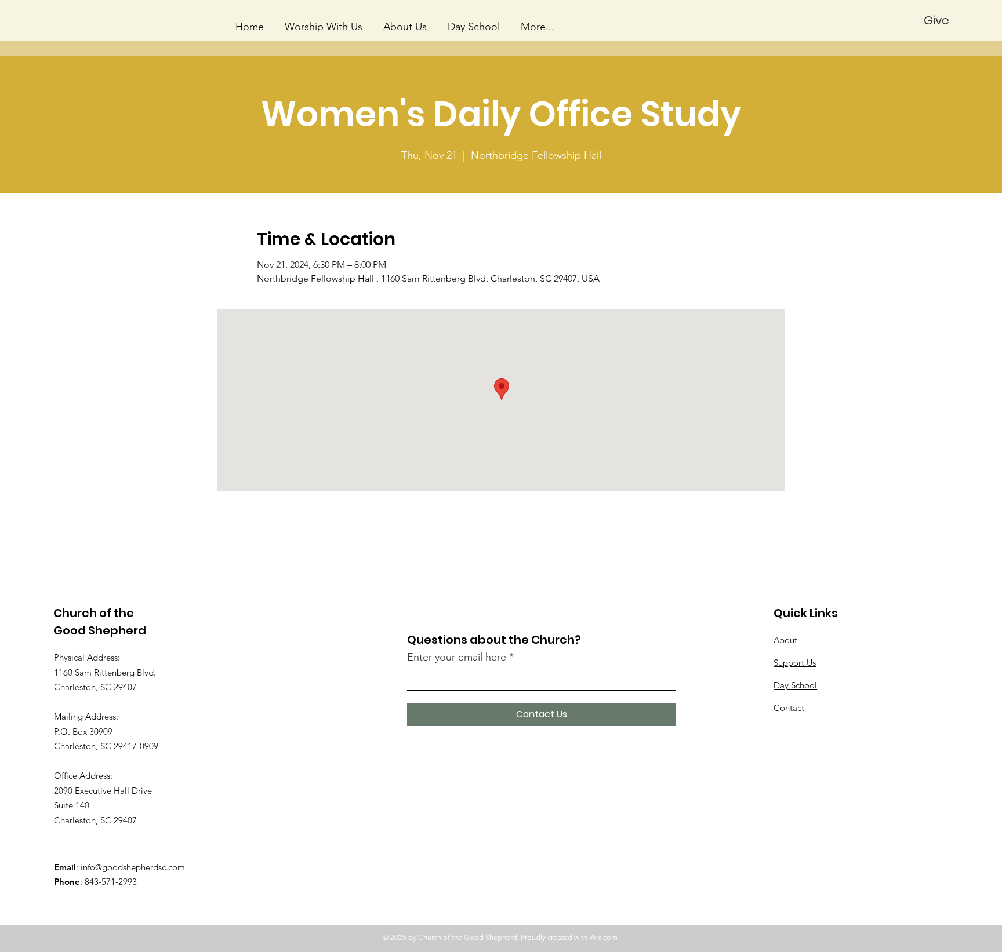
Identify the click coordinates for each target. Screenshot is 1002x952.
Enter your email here (456, 657)
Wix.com (603, 937)
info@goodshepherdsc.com (133, 867)
